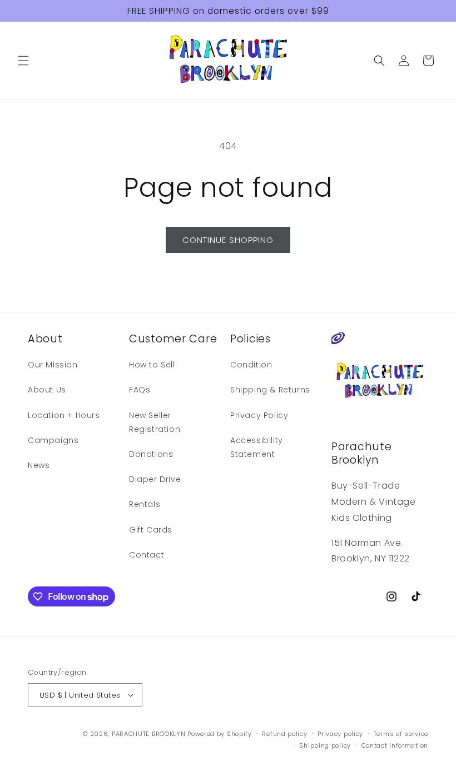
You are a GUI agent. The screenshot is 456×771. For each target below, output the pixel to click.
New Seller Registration (154, 422)
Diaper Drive (155, 479)
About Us (47, 389)
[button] (23, 60)
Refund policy (284, 733)
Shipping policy (325, 745)
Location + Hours (64, 415)
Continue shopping (228, 240)
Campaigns (53, 440)
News (38, 465)
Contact (146, 554)
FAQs (139, 389)
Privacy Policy (259, 415)
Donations (151, 454)
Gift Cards (150, 529)
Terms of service (401, 733)
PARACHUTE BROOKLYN (149, 733)
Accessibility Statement (256, 447)
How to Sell (152, 364)
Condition (251, 364)
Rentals (144, 504)
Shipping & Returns (270, 389)
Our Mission (53, 364)
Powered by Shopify (219, 733)
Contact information (394, 745)
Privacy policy (340, 733)
